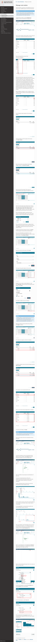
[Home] (16, 1)
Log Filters (2, 12)
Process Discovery (3, 11)
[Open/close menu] (0, 14)
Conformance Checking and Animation (6, 22)
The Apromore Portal (4, 8)
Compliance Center (3, 23)
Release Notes (3, 31)
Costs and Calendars (4, 14)
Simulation (2, 26)
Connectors (2, 30)
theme (25, 639)
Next (32, 634)
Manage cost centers (4, 15)
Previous (18, 634)
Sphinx (20, 639)
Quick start (2, 7)
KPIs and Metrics (3, 18)
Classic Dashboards (3, 19)
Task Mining (2, 27)
